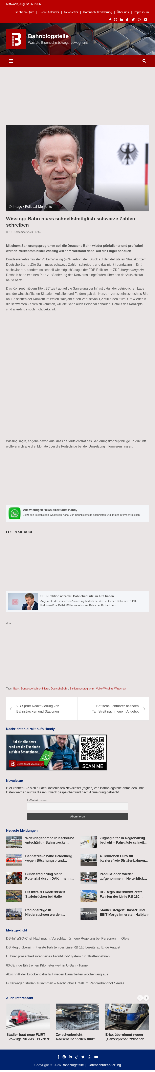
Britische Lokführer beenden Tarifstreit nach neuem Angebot (115, 708)
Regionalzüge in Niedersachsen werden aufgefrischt (43, 914)
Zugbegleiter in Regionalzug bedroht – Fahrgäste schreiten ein (124, 842)
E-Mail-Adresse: (37, 800)
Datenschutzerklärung (97, 12)
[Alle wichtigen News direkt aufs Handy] (77, 513)
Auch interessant (19, 998)
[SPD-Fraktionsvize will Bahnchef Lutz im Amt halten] (77, 601)
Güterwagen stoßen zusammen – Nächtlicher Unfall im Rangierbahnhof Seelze (65, 983)
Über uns (123, 12)
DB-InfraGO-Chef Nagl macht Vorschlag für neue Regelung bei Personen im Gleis (67, 938)
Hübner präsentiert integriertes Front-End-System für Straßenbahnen (58, 956)
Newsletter (71, 12)
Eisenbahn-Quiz (23, 12)
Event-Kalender (49, 12)
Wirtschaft (120, 688)
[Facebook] (110, 19)
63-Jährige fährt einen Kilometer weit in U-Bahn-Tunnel (47, 965)
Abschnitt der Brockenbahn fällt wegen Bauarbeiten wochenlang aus (57, 974)
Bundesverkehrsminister (35, 688)
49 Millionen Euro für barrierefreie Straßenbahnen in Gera (124, 860)
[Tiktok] (127, 19)
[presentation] (140, 998)
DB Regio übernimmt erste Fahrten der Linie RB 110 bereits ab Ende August (121, 896)
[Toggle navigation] (11, 61)
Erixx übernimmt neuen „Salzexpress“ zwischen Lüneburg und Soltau (124, 1039)
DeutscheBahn (59, 688)
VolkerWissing (104, 688)
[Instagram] (115, 19)
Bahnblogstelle (48, 36)
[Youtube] (145, 19)
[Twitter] (133, 19)
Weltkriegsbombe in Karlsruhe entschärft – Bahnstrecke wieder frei (49, 842)
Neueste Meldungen (22, 830)
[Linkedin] (121, 19)
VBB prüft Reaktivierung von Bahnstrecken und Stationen (37, 708)
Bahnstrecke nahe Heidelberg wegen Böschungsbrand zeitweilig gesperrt (48, 860)
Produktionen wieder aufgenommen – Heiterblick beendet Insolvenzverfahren (122, 878)
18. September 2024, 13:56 (25, 231)
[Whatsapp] (139, 19)
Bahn (16, 688)
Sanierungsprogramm (82, 688)
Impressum (141, 12)
